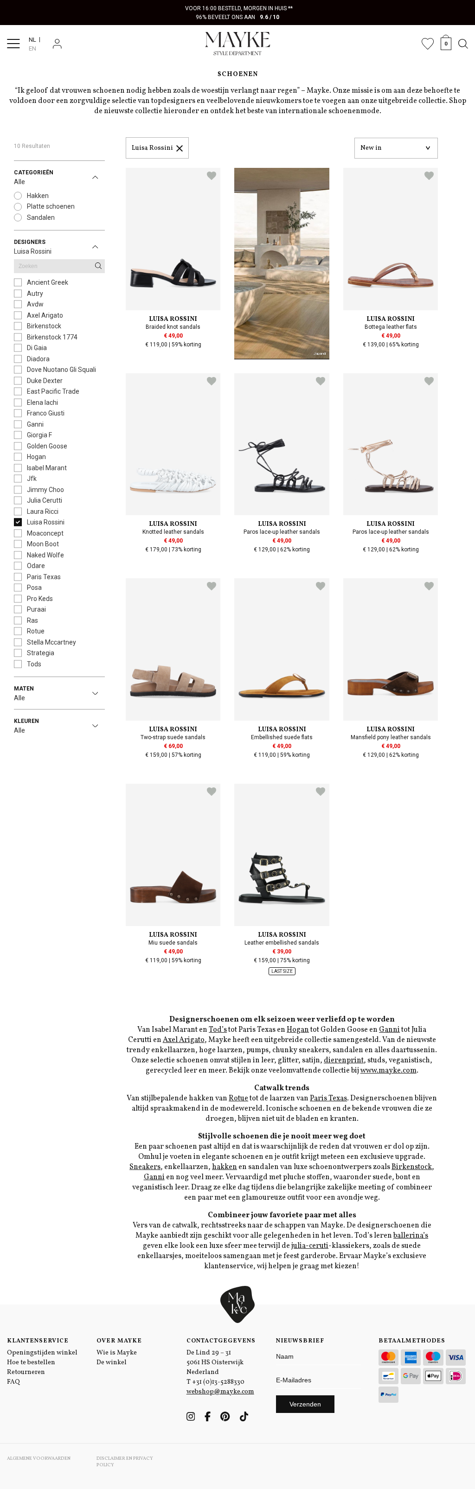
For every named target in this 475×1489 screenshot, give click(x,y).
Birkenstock (412, 1167)
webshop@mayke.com (220, 1391)
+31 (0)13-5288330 (218, 1382)
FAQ (13, 1382)
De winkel (111, 1362)
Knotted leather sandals (173, 532)
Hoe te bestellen (31, 1362)
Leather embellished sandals (281, 942)
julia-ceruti (309, 1246)
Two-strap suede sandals (173, 737)
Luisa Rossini (152, 148)
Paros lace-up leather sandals (282, 532)
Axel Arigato (184, 1040)
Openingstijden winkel (42, 1352)
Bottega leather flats (391, 327)
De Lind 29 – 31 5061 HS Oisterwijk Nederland (215, 1362)
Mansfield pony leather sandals (391, 737)
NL (32, 39)
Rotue (238, 1098)
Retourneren (26, 1372)
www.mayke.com (388, 1071)
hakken (224, 1167)
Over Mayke (119, 1341)
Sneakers (144, 1167)
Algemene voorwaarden (39, 1458)
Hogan (298, 1030)
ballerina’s (410, 1236)
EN (32, 48)
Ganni (389, 1030)
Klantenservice (38, 1341)
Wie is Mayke (116, 1352)
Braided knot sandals (173, 327)
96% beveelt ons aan (238, 17)
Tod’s (218, 1030)
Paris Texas (328, 1098)
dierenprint (344, 1060)
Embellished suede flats (282, 737)
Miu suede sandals (173, 942)
